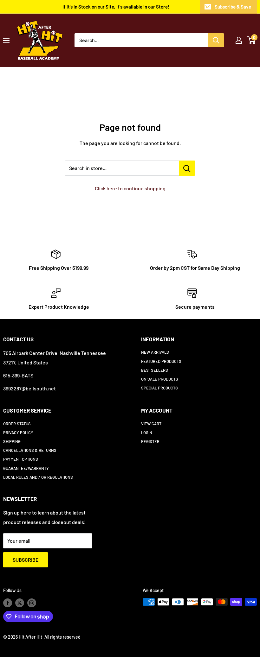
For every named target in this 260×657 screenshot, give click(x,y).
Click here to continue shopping (130, 188)
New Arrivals (155, 352)
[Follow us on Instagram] (31, 602)
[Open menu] (6, 40)
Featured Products (161, 361)
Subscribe (25, 560)
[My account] (239, 40)
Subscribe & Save (233, 6)
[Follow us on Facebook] (7, 602)
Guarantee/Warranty (26, 468)
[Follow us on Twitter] (19, 602)
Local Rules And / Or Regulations (38, 477)
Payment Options (20, 459)
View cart (151, 423)
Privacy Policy (18, 432)
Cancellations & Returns (29, 450)
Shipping (12, 441)
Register (150, 441)
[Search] (216, 40)
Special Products (159, 387)
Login (146, 432)
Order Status (17, 423)
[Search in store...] (187, 168)
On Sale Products (159, 379)
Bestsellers (154, 370)
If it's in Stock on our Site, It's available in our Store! (115, 6)
